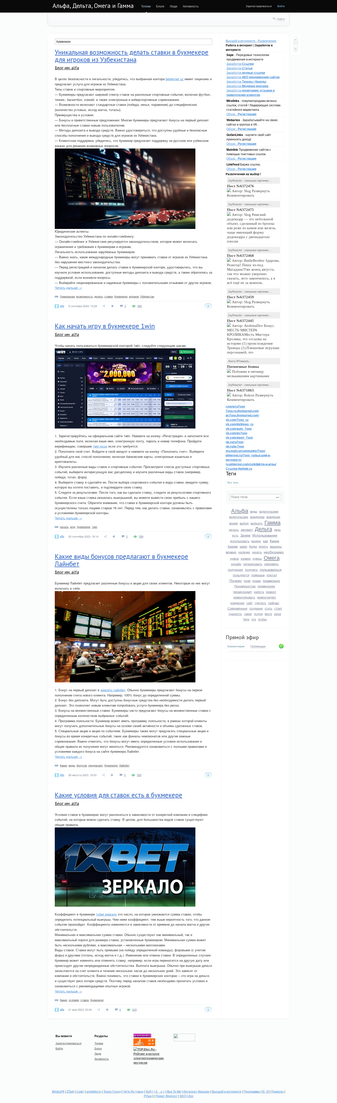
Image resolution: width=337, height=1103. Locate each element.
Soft (148, 1091)
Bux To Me (174, 1091)
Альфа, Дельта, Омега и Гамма (93, 6)
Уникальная (67, 296)
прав (247, 581)
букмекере (121, 296)
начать (257, 552)
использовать (239, 541)
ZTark (70, 1091)
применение (266, 586)
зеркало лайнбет (112, 690)
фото (268, 614)
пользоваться (270, 569)
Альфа (239, 510)
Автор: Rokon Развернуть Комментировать (250, 395)
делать (234, 529)
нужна (234, 558)
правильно (271, 580)
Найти (281, 19)
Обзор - (241, 114)
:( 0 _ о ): (159, 1091)
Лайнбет (124, 765)
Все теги (232, 482)
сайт (249, 603)
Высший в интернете (227, 1091)
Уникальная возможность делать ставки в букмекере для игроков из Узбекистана (131, 56)
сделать (260, 603)
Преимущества (245, 586)
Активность (191, 6)
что (253, 619)
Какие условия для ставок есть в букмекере (118, 795)
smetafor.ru (93, 1091)
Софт (80, 1091)
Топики (146, 6)
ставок (84, 1000)
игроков (134, 296)
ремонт (271, 592)
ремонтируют (266, 597)
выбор (244, 523)
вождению (257, 517)
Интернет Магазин (196, 1091)
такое (248, 614)
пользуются (241, 575)
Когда (253, 546)
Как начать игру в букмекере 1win (105, 326)
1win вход (100, 446)
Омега (272, 557)
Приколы (277, 1091)
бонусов (81, 765)
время (233, 523)
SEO (183, 1096)
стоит (278, 608)
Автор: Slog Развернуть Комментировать (248, 190)
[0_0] (265, 1091)
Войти (281, 6)
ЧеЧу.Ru (129, 1091)
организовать (252, 564)
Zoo (190, 1096)
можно (231, 551)
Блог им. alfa (67, 68)
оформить (271, 564)
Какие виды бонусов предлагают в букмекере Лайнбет (121, 560)
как (265, 540)
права (256, 581)
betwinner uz (175, 78)
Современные (237, 608)
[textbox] (255, 497)
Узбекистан (147, 296)
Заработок (240, 63)
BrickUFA (58, 1091)
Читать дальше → (68, 287)
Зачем (245, 535)
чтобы (262, 619)
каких (243, 546)
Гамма (272, 522)
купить (263, 546)
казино (256, 541)
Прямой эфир (242, 637)
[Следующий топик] (295, 48)
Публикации (257, 646)
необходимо (274, 551)
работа (259, 592)
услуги (258, 614)
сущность (235, 614)
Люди (173, 6)
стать (268, 608)
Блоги (160, 6)
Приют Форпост (166, 1096)
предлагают (95, 765)
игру (72, 527)
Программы (252, 1091)
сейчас (273, 602)
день (277, 529)
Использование (264, 535)
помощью (258, 575)
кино (140, 1091)
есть (235, 535)
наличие (244, 552)
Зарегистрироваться (259, 6)
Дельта (263, 528)
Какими (233, 546)
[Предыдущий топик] (295, 40)
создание (256, 608)
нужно (246, 558)
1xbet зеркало (106, 914)
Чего (246, 619)
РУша (148, 1096)
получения (235, 569)
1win (94, 527)
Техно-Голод (112, 1091)
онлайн (236, 564)
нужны (257, 558)
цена (277, 614)
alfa (62, 306)
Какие (274, 540)
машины (276, 546)
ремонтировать (244, 597)
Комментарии (235, 646)
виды (253, 511)
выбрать (256, 523)
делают (247, 529)
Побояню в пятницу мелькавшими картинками (248, 371)
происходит (242, 591)
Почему (235, 580)
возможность (84, 296)
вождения (273, 517)
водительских (238, 517)
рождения (237, 603)
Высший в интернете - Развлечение (251, 40)
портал (272, 575)
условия (74, 1000)
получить (251, 569)
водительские (269, 511)
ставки (108, 296)
